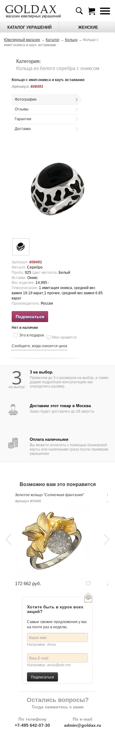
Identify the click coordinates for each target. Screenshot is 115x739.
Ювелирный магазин (22, 40)
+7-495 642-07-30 (32, 725)
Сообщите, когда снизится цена (39, 346)
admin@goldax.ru (82, 725)
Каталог (52, 40)
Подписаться (42, 676)
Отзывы (22, 109)
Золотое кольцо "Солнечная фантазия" (49, 495)
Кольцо (71, 40)
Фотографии (25, 99)
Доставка (23, 129)
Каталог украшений (29, 27)
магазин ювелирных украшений (33, 16)
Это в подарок (31, 335)
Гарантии (23, 119)
